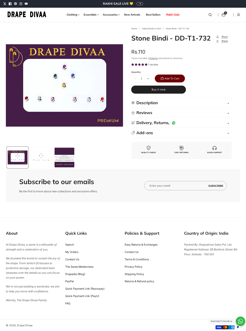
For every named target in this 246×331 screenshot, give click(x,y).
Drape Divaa (24, 325)
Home (134, 28)
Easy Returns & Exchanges (141, 244)
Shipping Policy (134, 274)
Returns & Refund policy (139, 281)
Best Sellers (153, 14)
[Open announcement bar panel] (140, 3)
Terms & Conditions (137, 259)
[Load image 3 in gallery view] (64, 157)
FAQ (67, 303)
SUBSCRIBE (215, 185)
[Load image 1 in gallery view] (17, 157)
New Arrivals (132, 14)
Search (69, 244)
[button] (72, 14)
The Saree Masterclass (79, 266)
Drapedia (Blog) (75, 274)
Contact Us (72, 259)
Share (224, 36)
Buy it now (159, 89)
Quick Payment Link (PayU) (82, 296)
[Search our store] (210, 14)
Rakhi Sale (173, 14)
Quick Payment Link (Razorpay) (85, 288)
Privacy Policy (133, 266)
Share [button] (224, 41)
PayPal (69, 281)
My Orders (71, 252)
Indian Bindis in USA (151, 28)
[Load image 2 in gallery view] (41, 157)
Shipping (153, 58)
